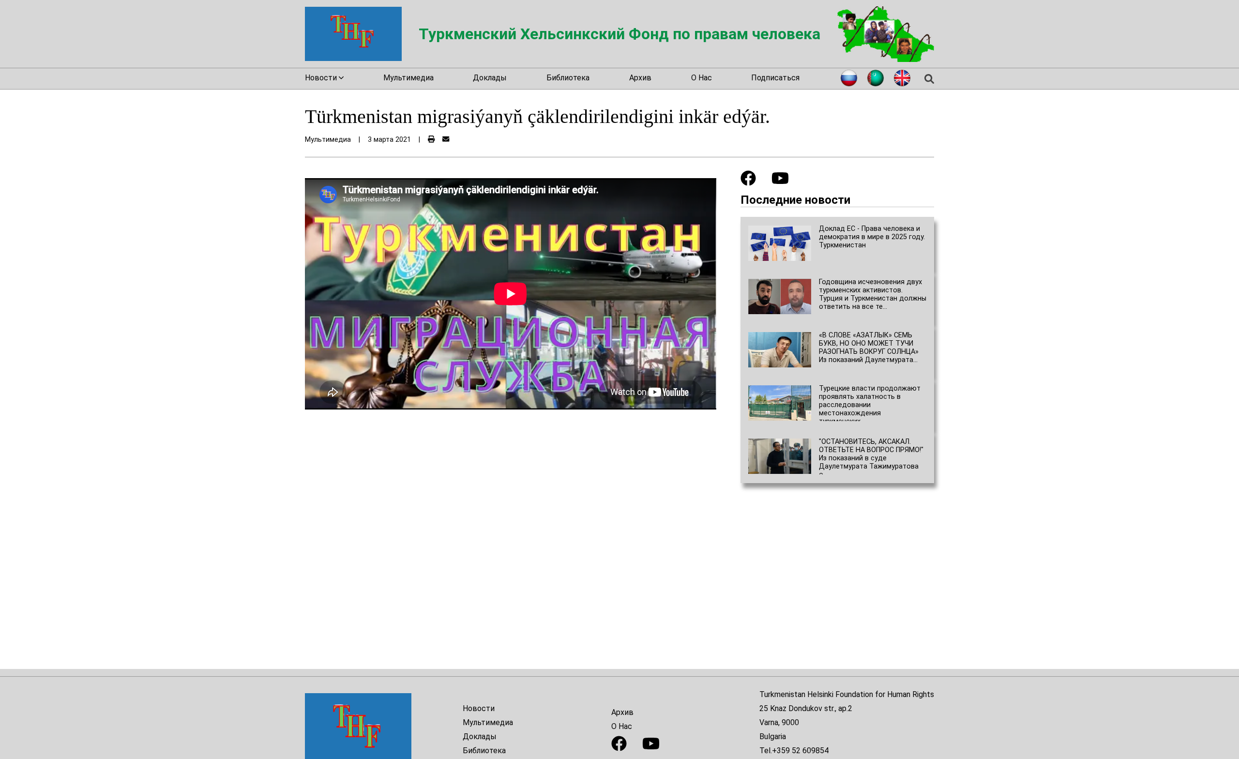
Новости (479, 708)
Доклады (490, 77)
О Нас (701, 77)
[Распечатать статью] (431, 140)
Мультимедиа (408, 77)
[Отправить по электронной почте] (445, 140)
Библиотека (567, 77)
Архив (640, 77)
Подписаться (775, 77)
